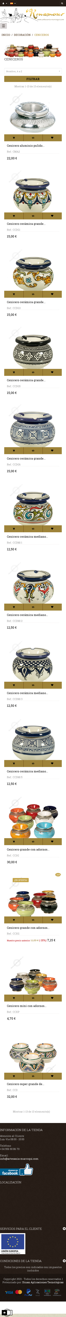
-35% (58, 874)
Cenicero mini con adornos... (26, 1006)
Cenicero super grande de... (25, 1084)
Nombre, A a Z (33, 71)
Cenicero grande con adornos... (28, 849)
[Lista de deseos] (52, 137)
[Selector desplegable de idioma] (13, 3)
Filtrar (33, 79)
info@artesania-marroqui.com (19, 1158)
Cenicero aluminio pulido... (26, 145)
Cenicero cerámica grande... (26, 224)
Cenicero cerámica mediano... (27, 536)
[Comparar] (33, 137)
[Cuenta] (5, 3)
